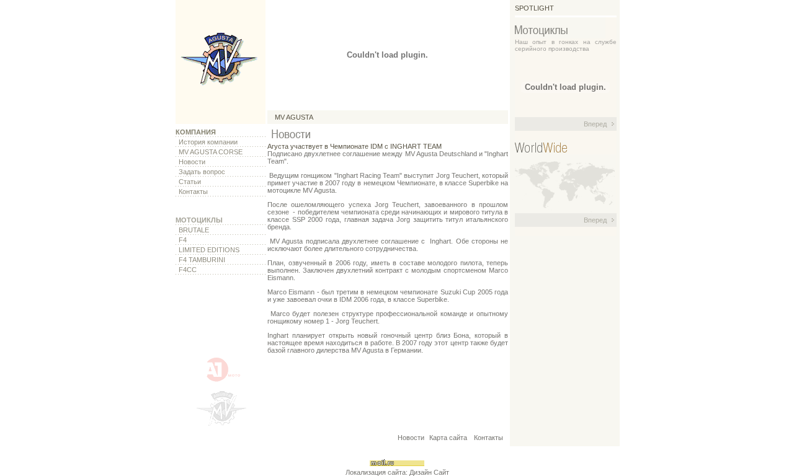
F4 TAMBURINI (202, 259)
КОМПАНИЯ (196, 132)
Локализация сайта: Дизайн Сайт (397, 472)
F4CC (188, 269)
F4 (183, 240)
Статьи (190, 181)
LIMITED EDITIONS (209, 249)
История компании (208, 142)
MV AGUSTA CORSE (211, 152)
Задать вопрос (202, 171)
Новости (192, 161)
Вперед (595, 124)
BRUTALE (194, 230)
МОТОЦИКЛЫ (199, 220)
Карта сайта (449, 437)
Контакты (193, 191)
